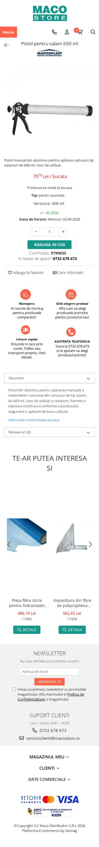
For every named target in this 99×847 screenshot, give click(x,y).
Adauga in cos (49, 244)
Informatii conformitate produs (33, 419)
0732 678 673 (52, 730)
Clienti (47, 768)
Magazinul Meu (47, 757)
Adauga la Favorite (28, 272)
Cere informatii (70, 272)
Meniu (8, 32)
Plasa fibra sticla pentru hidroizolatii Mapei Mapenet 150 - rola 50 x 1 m (26, 603)
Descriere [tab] (16, 377)
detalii (29, 629)
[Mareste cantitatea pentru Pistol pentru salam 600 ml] (63, 231)
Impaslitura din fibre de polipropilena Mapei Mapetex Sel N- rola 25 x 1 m (72, 603)
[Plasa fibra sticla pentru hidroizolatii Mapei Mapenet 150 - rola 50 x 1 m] (27, 538)
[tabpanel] (49, 108)
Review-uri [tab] (20, 432)
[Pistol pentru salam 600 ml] (49, 108)
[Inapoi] (4, 45)
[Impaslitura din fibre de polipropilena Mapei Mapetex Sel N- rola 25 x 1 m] (72, 538)
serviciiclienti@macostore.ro (52, 738)
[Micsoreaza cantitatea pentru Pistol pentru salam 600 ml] (36, 231)
